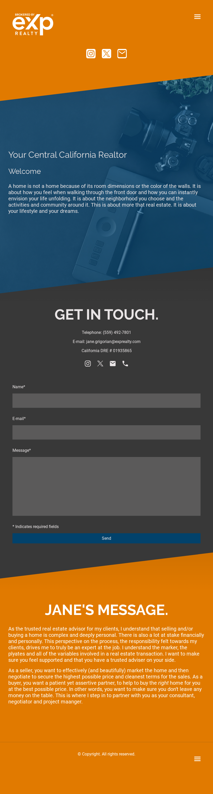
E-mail (19, 418)
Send (106, 538)
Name (18, 386)
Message (21, 450)
